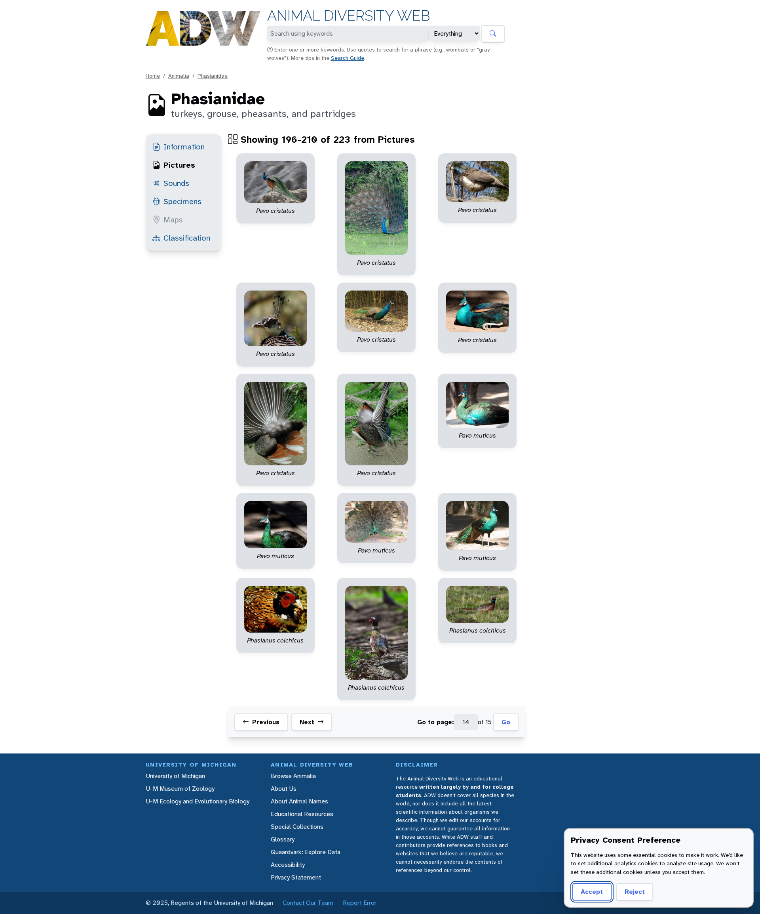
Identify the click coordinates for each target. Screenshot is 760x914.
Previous (265, 722)
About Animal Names (299, 801)
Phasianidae (213, 75)
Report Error (359, 903)
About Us (283, 788)
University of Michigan (175, 776)
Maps (173, 219)
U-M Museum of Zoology (180, 788)
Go (506, 722)
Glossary (282, 839)
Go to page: (435, 722)
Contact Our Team (308, 903)
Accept (592, 891)
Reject (635, 891)
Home (153, 75)
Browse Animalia (293, 776)
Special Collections (297, 826)
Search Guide (347, 57)
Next (307, 722)
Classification (186, 238)
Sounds (176, 183)
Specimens (182, 201)
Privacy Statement (296, 877)
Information (184, 146)
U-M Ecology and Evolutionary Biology (197, 801)
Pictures (179, 165)
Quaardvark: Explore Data (305, 852)
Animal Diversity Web (348, 16)
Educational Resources (302, 814)
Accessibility (288, 864)
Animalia (178, 75)
